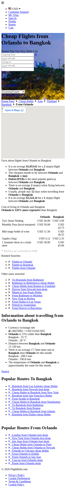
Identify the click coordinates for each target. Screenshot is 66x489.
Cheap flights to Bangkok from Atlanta (32, 411)
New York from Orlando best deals (30, 438)
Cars (11, 27)
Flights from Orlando (23, 267)
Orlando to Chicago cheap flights (29, 450)
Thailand (52, 101)
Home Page (7, 101)
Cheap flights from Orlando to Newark (32, 447)
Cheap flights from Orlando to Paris (31, 444)
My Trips (13, 15)
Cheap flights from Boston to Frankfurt (33, 286)
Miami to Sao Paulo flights (27, 292)
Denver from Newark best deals (29, 289)
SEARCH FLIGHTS (13, 94)
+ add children (9, 85)
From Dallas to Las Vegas (26, 301)
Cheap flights (26, 101)
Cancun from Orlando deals (26, 460)
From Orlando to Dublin (24, 453)
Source (5, 371)
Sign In (12, 18)
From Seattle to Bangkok (25, 398)
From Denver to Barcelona (27, 308)
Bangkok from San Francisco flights (31, 395)
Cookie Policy (16, 484)
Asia (40, 101)
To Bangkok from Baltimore (26, 405)
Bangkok (6, 104)
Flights (12, 21)
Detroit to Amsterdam (24, 304)
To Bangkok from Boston (25, 408)
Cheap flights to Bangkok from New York (34, 392)
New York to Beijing (23, 298)
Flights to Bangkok (22, 264)
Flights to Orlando (22, 261)
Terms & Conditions (19, 481)
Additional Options (13, 98)
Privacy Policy (16, 475)
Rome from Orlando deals (25, 463)
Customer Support (18, 11)
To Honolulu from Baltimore (28, 279)
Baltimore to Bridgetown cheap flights (33, 282)
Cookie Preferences (19, 478)
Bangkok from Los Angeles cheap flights (34, 386)
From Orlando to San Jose (25, 457)
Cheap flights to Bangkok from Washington (35, 401)
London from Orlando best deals (29, 435)
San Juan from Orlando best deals (29, 441)
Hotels (12, 24)
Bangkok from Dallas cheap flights (30, 414)
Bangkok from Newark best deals (29, 389)
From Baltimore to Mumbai (27, 295)
